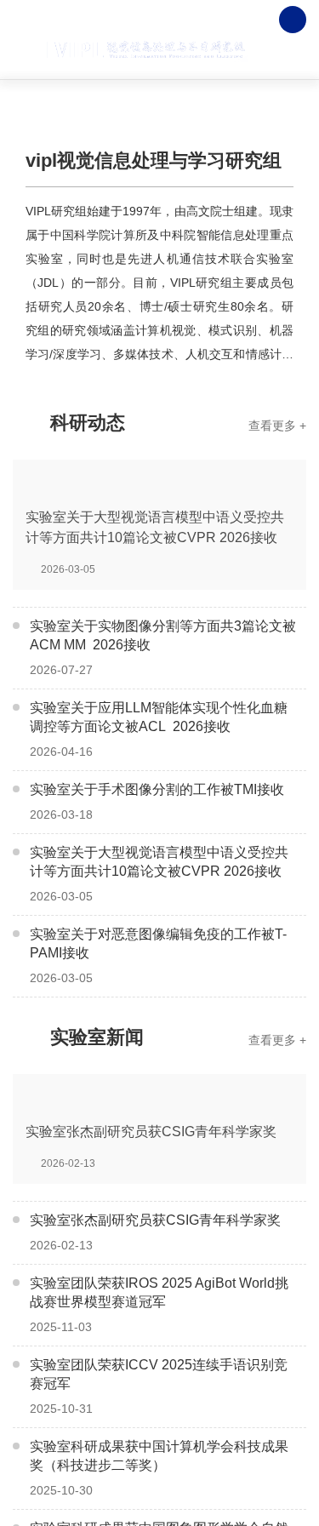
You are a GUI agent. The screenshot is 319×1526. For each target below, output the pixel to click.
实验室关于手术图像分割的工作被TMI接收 (157, 789)
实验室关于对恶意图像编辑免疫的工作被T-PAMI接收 (158, 943)
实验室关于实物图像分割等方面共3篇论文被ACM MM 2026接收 (163, 635)
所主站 (213, 19)
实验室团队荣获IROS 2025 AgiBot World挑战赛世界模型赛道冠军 (159, 1292)
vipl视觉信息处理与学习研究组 (154, 160)
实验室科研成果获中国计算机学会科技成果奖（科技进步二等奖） (159, 1455)
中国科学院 (148, 19)
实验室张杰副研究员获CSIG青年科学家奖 (155, 1220)
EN (255, 19)
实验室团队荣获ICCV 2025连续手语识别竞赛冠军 (159, 1374)
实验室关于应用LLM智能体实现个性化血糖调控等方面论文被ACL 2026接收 (159, 717)
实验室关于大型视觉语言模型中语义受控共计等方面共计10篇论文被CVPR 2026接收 (159, 861)
